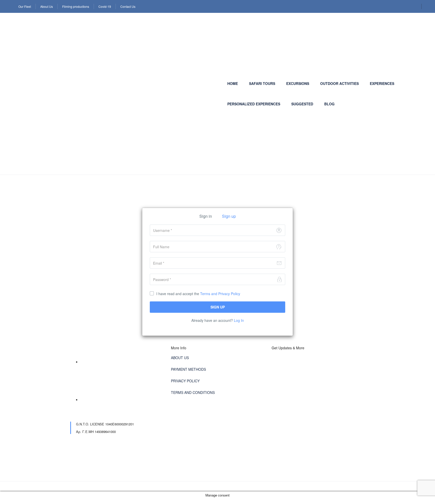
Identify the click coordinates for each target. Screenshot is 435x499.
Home (232, 83)
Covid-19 (104, 6)
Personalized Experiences (253, 103)
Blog (329, 103)
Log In (239, 320)
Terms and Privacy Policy (220, 293)
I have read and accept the (198, 293)
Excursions (297, 83)
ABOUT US (180, 357)
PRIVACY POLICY (185, 380)
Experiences (382, 83)
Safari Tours (262, 83)
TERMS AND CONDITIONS (193, 392)
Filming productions (75, 6)
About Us (46, 6)
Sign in (205, 216)
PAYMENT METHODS (188, 369)
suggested (302, 103)
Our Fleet (24, 6)
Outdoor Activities (339, 83)
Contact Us (127, 6)
